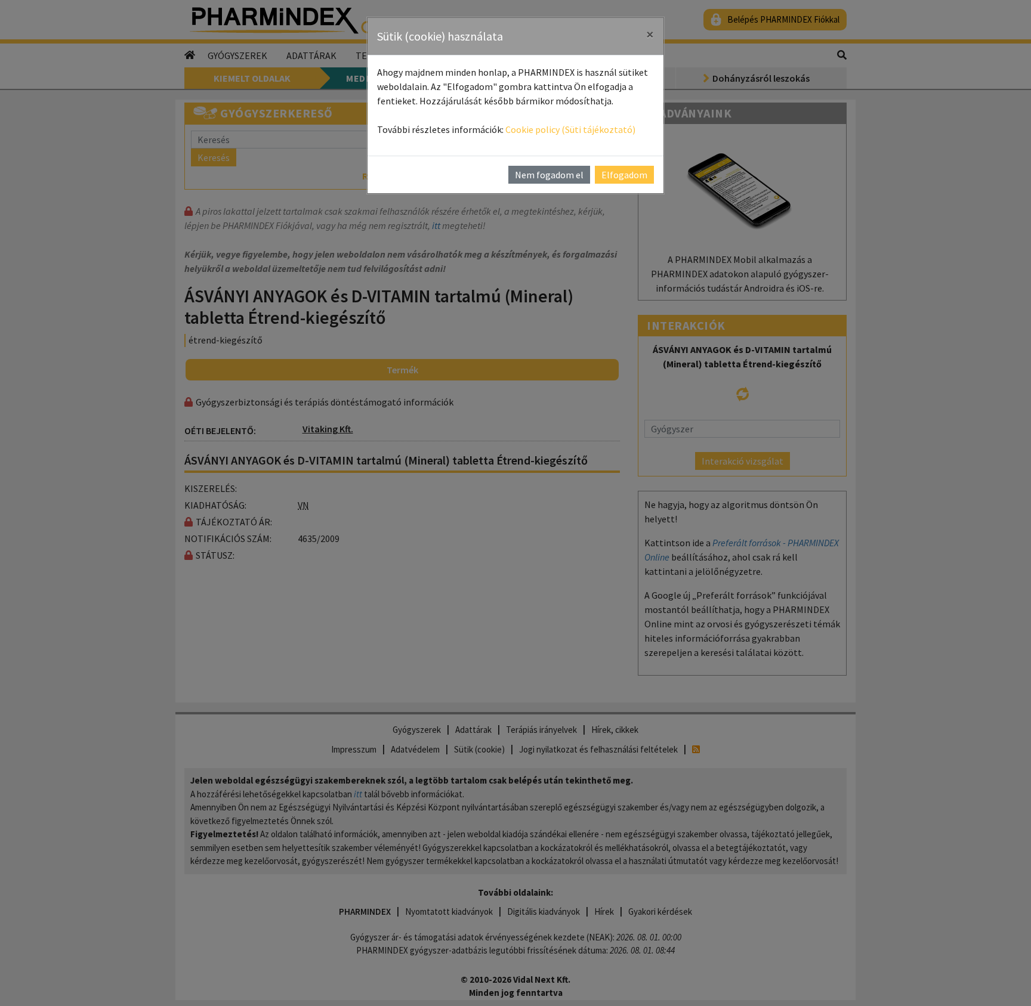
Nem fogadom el (549, 175)
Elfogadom (624, 175)
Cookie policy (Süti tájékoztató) (570, 129)
